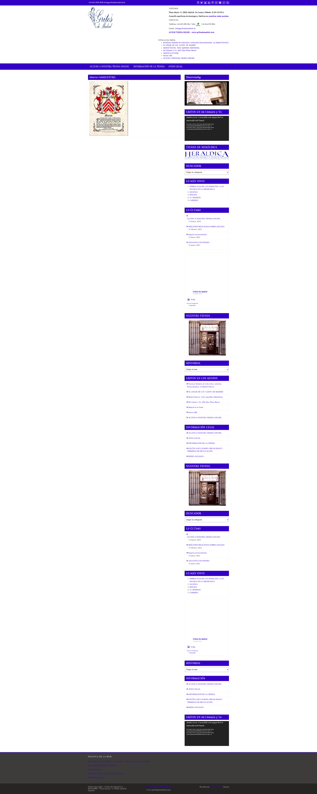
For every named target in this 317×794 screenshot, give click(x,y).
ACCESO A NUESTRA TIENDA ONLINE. (179, 58)
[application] (207, 128)
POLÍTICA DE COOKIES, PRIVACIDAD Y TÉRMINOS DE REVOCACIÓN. (120, 762)
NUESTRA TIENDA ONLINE (158, 787)
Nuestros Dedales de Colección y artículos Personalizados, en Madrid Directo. (196, 43)
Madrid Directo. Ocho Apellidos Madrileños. (181, 48)
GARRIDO (194, 200)
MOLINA (193, 195)
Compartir (192, 305)
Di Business (216, 787)
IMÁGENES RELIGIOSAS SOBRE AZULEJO (206, 227)
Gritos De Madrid (200, 292)
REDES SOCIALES (196, 456)
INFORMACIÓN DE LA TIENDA (149, 66)
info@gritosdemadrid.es (114, 2)
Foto (193, 300)
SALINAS (194, 192)
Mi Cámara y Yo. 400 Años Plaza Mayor (179, 50)
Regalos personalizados (197, 234)
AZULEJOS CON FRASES (198, 242)
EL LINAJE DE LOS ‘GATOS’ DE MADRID (179, 45)
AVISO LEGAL (175, 66)
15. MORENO (195, 198)
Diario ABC (167, 56)
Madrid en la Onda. (171, 53)
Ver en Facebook (192, 303)
